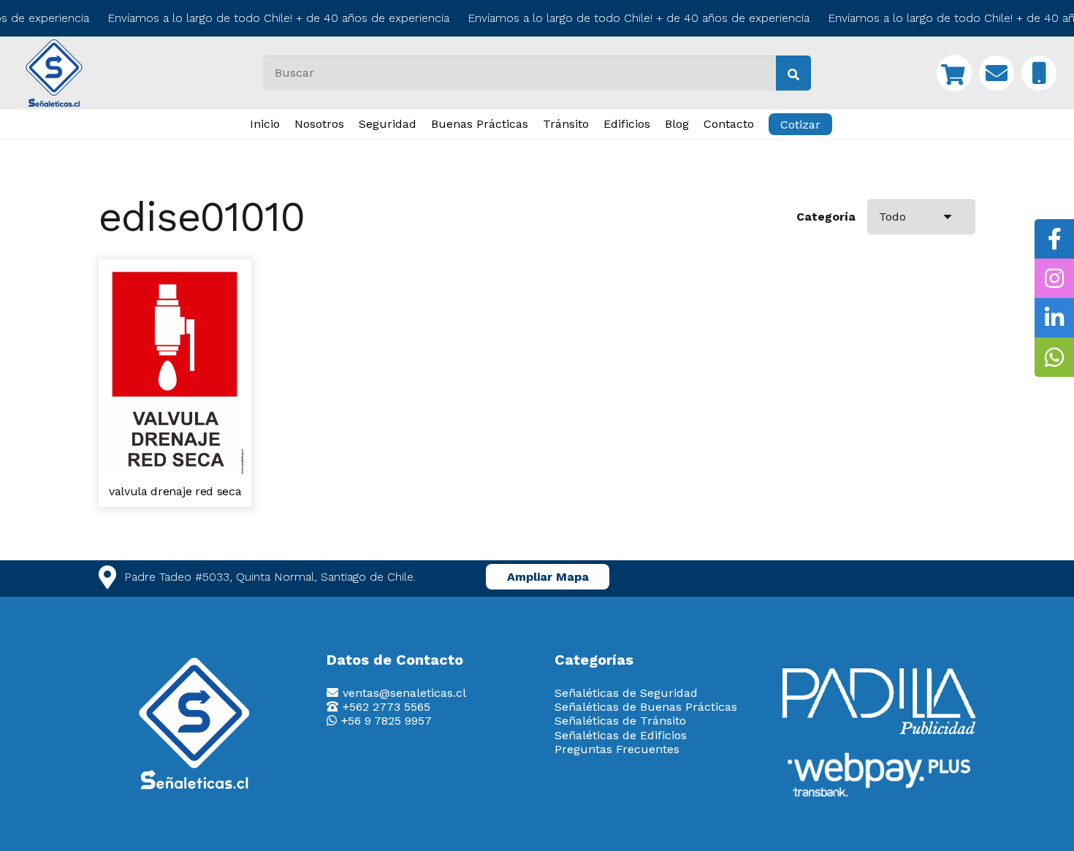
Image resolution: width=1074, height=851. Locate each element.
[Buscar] (793, 73)
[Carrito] (954, 73)
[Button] (996, 73)
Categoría (826, 217)
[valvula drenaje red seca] (175, 274)
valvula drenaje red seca (175, 491)
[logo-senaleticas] (54, 73)
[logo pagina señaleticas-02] (195, 724)
